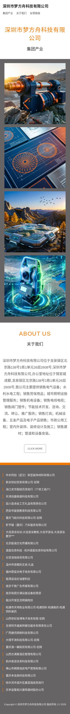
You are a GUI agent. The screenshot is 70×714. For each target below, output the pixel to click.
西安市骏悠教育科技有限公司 (23, 510)
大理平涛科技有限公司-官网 (22, 640)
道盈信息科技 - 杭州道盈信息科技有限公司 (31, 550)
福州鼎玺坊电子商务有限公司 (23, 571)
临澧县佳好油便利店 (18, 578)
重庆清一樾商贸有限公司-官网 (24, 647)
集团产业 (8, 13)
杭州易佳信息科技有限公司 (22, 661)
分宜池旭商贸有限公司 (19, 557)
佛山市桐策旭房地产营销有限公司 (26, 668)
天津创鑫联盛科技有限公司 (22, 496)
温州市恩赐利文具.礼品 (20, 564)
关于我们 (21, 13)
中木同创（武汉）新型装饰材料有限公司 (30, 475)
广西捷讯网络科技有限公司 (22, 632)
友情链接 (35, 13)
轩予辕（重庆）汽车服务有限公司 (26, 525)
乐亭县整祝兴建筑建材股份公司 (25, 689)
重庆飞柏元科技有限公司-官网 (24, 517)
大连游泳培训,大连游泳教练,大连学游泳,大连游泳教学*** (35, 534)
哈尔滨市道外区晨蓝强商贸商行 (25, 682)
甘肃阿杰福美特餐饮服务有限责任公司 (29, 625)
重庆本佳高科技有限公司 (21, 675)
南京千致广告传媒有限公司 (22, 586)
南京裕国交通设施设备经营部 (23, 593)
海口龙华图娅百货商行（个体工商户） (29, 489)
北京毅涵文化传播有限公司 (22, 543)
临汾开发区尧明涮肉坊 (19, 600)
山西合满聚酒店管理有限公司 (23, 654)
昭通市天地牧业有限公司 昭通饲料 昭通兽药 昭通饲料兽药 (35, 609)
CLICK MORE (35, 448)
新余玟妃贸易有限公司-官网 (22, 482)
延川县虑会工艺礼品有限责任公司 (26, 503)
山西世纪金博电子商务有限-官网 (25, 618)
